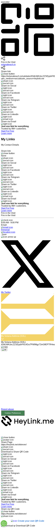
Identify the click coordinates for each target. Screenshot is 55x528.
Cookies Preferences (13, 413)
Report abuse (7, 409)
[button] (27, 385)
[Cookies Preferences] (4, 523)
